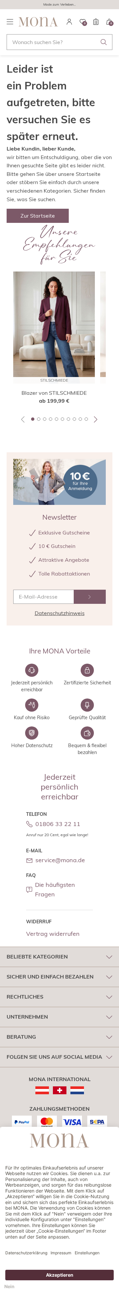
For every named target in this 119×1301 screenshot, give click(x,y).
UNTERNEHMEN (27, 1016)
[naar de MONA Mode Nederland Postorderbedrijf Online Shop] (77, 1090)
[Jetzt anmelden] (90, 597)
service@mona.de (60, 860)
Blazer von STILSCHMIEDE (54, 393)
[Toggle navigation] (10, 21)
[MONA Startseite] (38, 22)
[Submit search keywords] (103, 42)
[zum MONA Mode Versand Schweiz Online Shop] (59, 1090)
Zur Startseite (37, 215)
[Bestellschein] (96, 21)
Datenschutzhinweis (60, 613)
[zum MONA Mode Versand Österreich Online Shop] (42, 1090)
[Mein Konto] (69, 21)
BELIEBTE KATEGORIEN (37, 956)
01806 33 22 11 (57, 824)
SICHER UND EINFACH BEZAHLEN (50, 976)
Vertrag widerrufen (53, 933)
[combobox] (59, 42)
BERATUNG (21, 1036)
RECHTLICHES (25, 996)
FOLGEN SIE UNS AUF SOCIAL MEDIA (54, 1056)
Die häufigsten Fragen (55, 889)
